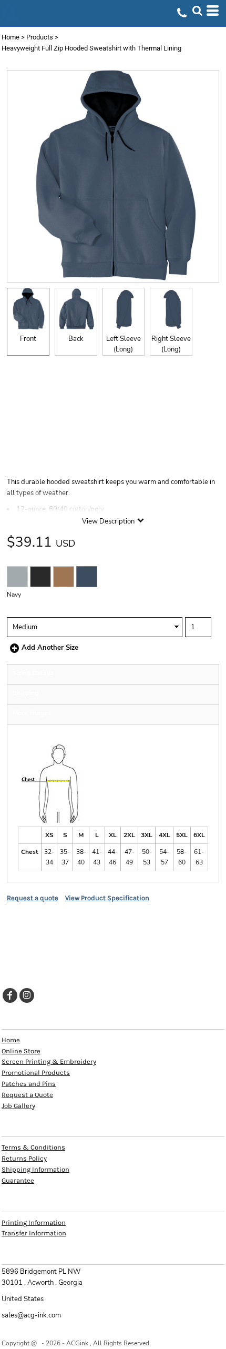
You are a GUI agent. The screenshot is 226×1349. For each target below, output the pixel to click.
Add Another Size (50, 647)
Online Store (21, 1051)
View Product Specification (107, 898)
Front (28, 339)
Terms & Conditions (33, 1147)
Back (76, 339)
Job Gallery (18, 1106)
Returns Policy (24, 1158)
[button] (197, 10)
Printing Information (34, 1222)
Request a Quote (27, 1095)
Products (39, 37)
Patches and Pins (29, 1084)
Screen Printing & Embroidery (49, 1061)
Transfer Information (34, 1233)
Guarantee (18, 1180)
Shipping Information (35, 1169)
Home (10, 37)
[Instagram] (26, 995)
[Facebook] (10, 995)
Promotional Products (36, 1072)
